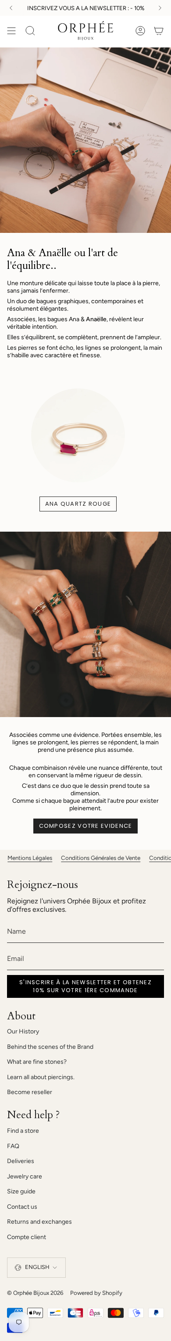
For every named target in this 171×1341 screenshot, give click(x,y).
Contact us (22, 1207)
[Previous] (11, 8)
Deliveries (20, 1161)
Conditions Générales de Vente (88, 857)
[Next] (160, 8)
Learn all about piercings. (41, 1077)
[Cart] (159, 31)
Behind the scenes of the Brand (50, 1047)
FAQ (13, 1146)
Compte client (26, 1237)
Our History (23, 1031)
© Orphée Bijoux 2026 (35, 1292)
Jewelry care (24, 1176)
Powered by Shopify (96, 1292)
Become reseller (29, 1092)
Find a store (23, 1130)
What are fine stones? (37, 1062)
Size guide (21, 1191)
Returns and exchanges (39, 1221)
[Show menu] (11, 31)
